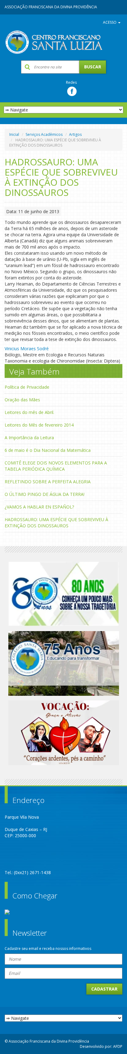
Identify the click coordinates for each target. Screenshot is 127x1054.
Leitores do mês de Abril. (29, 412)
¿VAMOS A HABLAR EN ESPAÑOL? (39, 507)
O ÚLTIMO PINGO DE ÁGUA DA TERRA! (44, 494)
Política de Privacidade (27, 387)
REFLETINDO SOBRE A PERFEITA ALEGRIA (48, 481)
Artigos (75, 134)
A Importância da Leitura (29, 437)
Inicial (14, 134)
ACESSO (110, 22)
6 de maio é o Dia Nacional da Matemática (48, 450)
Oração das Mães (22, 400)
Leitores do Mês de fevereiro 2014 (39, 425)
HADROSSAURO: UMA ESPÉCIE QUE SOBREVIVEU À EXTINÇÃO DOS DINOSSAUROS (56, 523)
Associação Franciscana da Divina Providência (51, 7)
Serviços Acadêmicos (44, 134)
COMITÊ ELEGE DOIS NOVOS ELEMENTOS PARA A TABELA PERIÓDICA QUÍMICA (56, 466)
